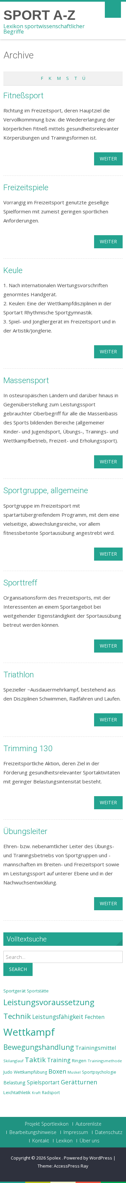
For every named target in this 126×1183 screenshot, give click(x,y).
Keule (13, 270)
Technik (17, 1016)
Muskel (74, 1072)
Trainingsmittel (95, 1047)
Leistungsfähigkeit (57, 1017)
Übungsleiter (25, 831)
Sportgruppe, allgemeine (45, 490)
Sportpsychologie (99, 1072)
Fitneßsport (23, 95)
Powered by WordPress (88, 1158)
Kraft (36, 1092)
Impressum (76, 1132)
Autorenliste (88, 1124)
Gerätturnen (79, 1082)
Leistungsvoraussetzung (48, 1002)
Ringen (79, 1061)
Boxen (57, 1071)
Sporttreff (20, 582)
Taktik (35, 1059)
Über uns (89, 1140)
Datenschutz (108, 1132)
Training (59, 1060)
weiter (108, 158)
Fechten (94, 1017)
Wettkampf (29, 1032)
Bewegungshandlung (38, 1047)
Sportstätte (38, 991)
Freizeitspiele (25, 187)
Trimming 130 (27, 748)
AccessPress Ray (71, 1166)
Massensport (26, 380)
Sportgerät (14, 991)
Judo (7, 1072)
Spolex (54, 1158)
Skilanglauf (13, 1060)
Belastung (14, 1082)
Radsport (51, 1092)
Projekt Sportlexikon (47, 1124)
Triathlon (18, 674)
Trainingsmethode (105, 1060)
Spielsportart (43, 1082)
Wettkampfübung (30, 1072)
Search (18, 969)
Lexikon (64, 1140)
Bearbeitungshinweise (32, 1132)
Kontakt (40, 1140)
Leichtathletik (17, 1092)
